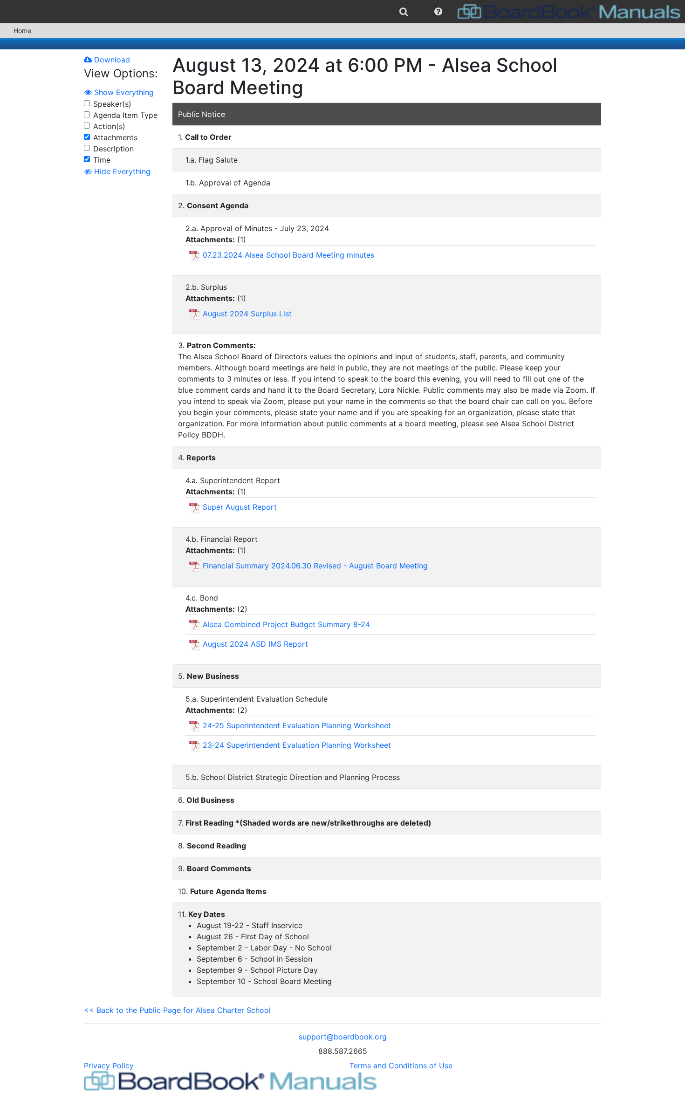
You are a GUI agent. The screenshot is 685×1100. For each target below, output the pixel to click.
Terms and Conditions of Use (400, 1065)
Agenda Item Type (125, 115)
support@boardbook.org (343, 1036)
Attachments (115, 137)
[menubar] (342, 11)
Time (101, 159)
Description (113, 148)
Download (111, 59)
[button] (438, 11)
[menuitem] (403, 11)
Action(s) (109, 126)
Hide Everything (121, 171)
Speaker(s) (112, 104)
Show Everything (123, 92)
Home (22, 30)
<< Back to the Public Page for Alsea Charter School (177, 1010)
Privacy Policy (109, 1065)
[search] (403, 11)
